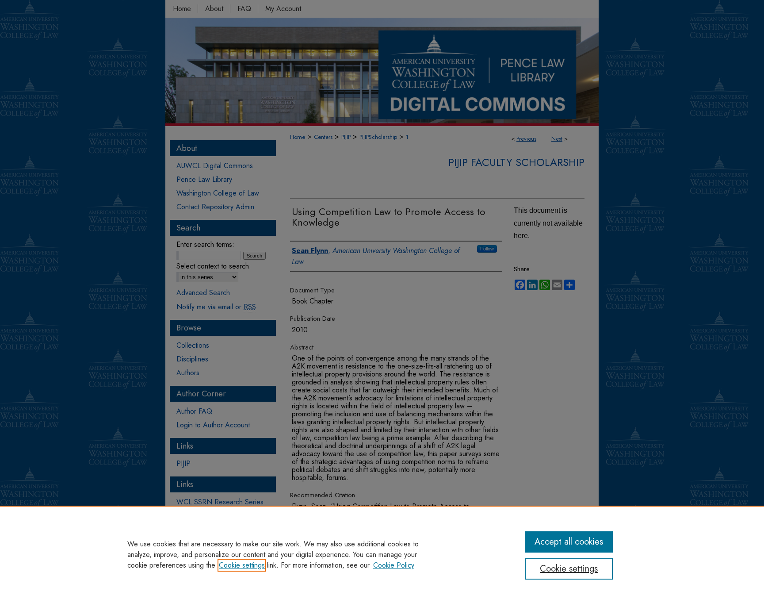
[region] (382, 554)
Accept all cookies (569, 541)
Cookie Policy (393, 565)
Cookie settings (242, 565)
